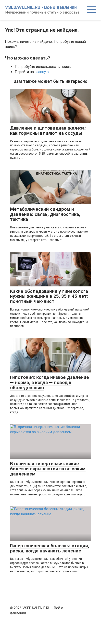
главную (42, 72)
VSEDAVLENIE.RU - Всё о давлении (41, 7)
